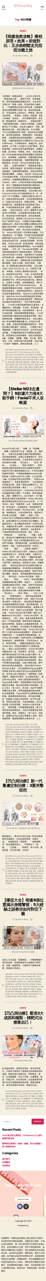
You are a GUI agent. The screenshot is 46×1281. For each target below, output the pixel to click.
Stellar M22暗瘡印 (34, 729)
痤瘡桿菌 (30, 873)
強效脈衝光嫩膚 (35, 749)
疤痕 (20, 873)
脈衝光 (31, 759)
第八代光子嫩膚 (17, 994)
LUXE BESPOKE (14, 861)
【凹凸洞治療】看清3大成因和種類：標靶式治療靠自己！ (23, 1018)
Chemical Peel (19, 350)
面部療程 (23, 31)
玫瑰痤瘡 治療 (16, 757)
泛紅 (38, 754)
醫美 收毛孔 (32, 764)
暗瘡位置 (30, 360)
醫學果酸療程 (18, 369)
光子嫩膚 (36, 732)
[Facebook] (20, 1206)
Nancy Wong (23, 56)
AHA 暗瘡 (8, 350)
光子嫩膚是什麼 (37, 1098)
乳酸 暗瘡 (33, 357)
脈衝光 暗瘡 (23, 367)
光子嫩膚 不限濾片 (32, 734)
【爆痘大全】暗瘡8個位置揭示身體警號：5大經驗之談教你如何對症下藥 (23, 907)
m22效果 (30, 981)
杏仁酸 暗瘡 (23, 871)
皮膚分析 (38, 365)
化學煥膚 (15, 989)
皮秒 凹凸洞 (38, 873)
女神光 (10, 360)
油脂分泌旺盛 (31, 754)
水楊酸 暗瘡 (35, 362)
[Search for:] (16, 1122)
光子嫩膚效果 (34, 744)
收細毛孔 (16, 752)
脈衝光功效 (34, 762)
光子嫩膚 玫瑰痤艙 (16, 739)
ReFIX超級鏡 (36, 866)
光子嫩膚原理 (23, 744)
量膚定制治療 (35, 881)
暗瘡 (24, 360)
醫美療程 (26, 369)
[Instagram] (26, 1206)
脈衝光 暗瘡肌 (34, 367)
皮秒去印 (30, 365)
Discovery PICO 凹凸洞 (14, 352)
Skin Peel (9, 357)
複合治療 (12, 881)
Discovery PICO (31, 350)
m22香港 (18, 984)
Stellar (32, 984)
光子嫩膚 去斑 (31, 737)
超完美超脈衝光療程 (20, 764)
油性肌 (11, 365)
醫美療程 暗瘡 (36, 369)
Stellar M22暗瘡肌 (12, 732)
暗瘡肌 (33, 752)
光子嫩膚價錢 (13, 744)
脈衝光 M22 (13, 367)
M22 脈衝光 (12, 981)
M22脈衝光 (9, 729)
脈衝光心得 (34, 1106)
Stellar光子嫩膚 (26, 732)
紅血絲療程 (24, 759)
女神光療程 (15, 749)
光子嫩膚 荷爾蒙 (27, 742)
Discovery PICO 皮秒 (32, 352)
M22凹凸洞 (9, 866)
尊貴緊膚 (33, 868)
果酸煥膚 (19, 362)
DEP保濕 (40, 974)
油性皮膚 (8, 754)
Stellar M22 (17, 357)
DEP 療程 (32, 974)
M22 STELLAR (26, 863)
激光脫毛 (6, 1159)
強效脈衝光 (18, 360)
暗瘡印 (36, 360)
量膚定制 (26, 881)
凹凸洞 (26, 868)
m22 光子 (20, 979)
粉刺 (28, 876)
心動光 (33, 1101)
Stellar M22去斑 (21, 729)
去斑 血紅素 (30, 747)
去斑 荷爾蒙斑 (19, 747)
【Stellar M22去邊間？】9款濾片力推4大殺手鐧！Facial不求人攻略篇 (23, 395)
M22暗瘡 (38, 355)
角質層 (19, 881)
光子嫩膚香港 (10, 1101)
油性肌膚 (22, 754)
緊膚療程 (34, 876)
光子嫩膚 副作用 (19, 737)
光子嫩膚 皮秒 (29, 739)
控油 (39, 868)
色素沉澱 (35, 878)
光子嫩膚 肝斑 (14, 742)
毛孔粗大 (39, 752)
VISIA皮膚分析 (10, 868)
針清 (11, 1108)
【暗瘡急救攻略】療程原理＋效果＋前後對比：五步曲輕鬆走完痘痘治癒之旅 (23, 43)
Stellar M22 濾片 (16, 986)
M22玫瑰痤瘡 (35, 727)
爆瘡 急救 (13, 1103)
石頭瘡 (23, 876)
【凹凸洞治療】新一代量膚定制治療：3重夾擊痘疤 (23, 785)
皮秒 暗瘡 (22, 365)
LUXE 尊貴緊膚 (15, 863)
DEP (26, 974)
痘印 (24, 873)
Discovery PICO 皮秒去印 (15, 355)
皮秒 (17, 365)
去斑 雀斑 (38, 747)
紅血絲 (16, 759)
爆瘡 (7, 1103)
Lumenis (8, 724)
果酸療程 (26, 362)
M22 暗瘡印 (29, 355)
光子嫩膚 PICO (18, 734)
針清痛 (23, 1108)
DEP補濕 (8, 977)
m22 (31, 724)
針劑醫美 (6, 1162)
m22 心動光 (29, 979)
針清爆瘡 (17, 1108)
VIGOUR (26, 357)
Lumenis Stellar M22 (21, 724)
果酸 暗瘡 (11, 362)
